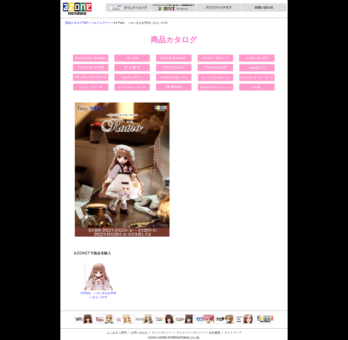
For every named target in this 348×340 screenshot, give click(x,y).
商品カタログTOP (76, 22)
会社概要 (214, 332)
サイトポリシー (162, 332)
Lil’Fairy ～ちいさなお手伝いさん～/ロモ (98, 295)
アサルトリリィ (224, 319)
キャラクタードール (204, 319)
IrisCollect (164, 319)
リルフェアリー (101, 22)
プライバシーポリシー (190, 332)
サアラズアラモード (124, 319)
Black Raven (144, 319)
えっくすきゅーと (84, 319)
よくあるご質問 (116, 332)
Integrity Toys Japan (245, 319)
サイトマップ (232, 332)
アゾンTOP (265, 319)
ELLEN (184, 319)
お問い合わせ (139, 332)
